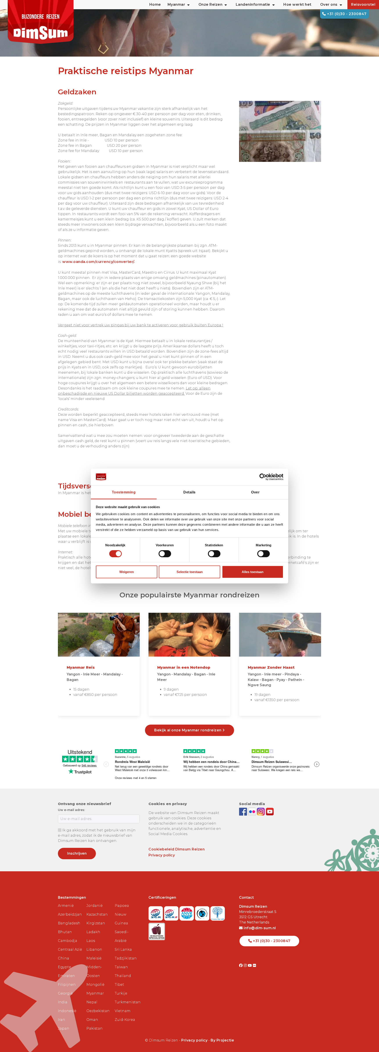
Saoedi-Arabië (122, 936)
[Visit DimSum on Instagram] (246, 965)
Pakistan (94, 1028)
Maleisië (94, 958)
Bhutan (65, 932)
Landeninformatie (253, 4)
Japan (63, 1028)
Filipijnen (67, 984)
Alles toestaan (252, 572)
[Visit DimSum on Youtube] (250, 965)
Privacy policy (161, 855)
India (62, 1002)
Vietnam (123, 1011)
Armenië (66, 906)
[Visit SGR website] (156, 912)
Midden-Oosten (94, 971)
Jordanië (94, 906)
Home (155, 4)
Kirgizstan (95, 923)
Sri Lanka (123, 949)
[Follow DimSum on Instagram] (261, 811)
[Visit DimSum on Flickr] (254, 965)
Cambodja (67, 941)
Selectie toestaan (190, 572)
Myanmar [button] (176, 4)
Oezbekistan (98, 1011)
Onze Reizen (210, 4)
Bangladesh (69, 923)
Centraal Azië (70, 949)
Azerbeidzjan (70, 914)
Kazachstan (97, 914)
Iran (61, 1020)
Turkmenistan (127, 1002)
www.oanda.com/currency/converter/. (98, 262)
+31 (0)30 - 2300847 (346, 14)
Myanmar (95, 993)
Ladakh (93, 932)
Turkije (121, 993)
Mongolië (95, 984)
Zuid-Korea (125, 1020)
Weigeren (126, 572)
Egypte (64, 967)
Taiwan (121, 967)
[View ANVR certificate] (187, 912)
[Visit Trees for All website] (217, 912)
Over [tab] (255, 492)
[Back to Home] (41, 22)
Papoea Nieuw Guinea (122, 914)
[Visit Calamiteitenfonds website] (203, 912)
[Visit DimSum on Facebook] (243, 811)
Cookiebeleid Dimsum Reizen (176, 849)
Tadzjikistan (126, 958)
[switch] (165, 553)
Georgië (65, 993)
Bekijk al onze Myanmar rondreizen (188, 730)
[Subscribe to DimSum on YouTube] (270, 811)
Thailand (123, 976)
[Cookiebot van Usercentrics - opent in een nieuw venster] (264, 476)
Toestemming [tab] (124, 492)
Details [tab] (189, 492)
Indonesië (67, 1011)
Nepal (91, 1002)
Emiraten (66, 976)
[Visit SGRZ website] (172, 912)
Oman (92, 1020)
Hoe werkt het (297, 4)
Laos (90, 941)
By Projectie (222, 1040)
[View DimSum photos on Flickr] (252, 811)
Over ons (329, 4)
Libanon (94, 949)
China (63, 958)
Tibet (119, 984)
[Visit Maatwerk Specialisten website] (156, 930)
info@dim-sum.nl (259, 928)
